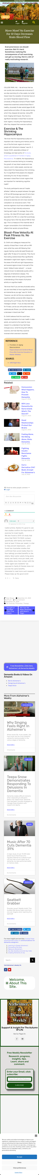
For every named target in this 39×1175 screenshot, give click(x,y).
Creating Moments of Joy (16, 953)
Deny (19, 1162)
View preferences (19, 1168)
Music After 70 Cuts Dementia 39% (19, 845)
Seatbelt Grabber (14, 901)
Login (8, 490)
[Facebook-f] (5, 969)
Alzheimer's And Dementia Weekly (19, 3)
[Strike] (13, 502)
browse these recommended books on (19, 940)
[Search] (32, 960)
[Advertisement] (19, 641)
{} (27, 502)
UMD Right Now (15, 363)
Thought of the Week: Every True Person (10, 610)
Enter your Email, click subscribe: (19, 1073)
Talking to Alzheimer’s (15, 949)
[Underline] (11, 502)
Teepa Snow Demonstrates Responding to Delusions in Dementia (19, 784)
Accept (19, 1157)
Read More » (11, 745)
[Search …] (34, 22)
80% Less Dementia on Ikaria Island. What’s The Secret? (27, 409)
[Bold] (6, 502)
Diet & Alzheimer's (14, 681)
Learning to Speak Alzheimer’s (18, 945)
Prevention (19, 603)
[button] (36, 1136)
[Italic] (8, 502)
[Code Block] (23, 502)
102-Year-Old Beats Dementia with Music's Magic (25, 610)
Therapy (26, 603)
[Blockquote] (20, 502)
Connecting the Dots (15, 947)
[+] (30, 502)
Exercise (12, 603)
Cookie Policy (18, 1172)
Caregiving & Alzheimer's (16, 683)
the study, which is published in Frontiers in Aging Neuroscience (17, 156)
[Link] (25, 502)
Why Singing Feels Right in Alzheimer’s (18, 726)
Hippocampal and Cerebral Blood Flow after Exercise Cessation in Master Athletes (21, 352)
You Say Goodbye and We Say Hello (20, 951)
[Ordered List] (15, 502)
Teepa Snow (12, 685)
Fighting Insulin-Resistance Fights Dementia (26, 453)
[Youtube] (9, 969)
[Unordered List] (18, 502)
